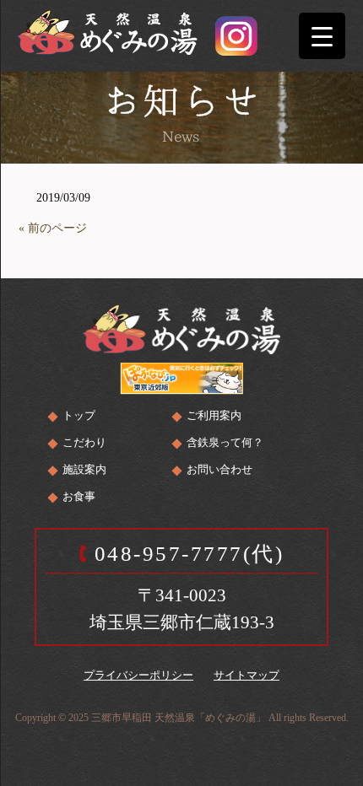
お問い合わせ (219, 469)
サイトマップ (246, 675)
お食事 (78, 496)
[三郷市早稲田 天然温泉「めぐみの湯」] (107, 29)
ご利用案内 (214, 415)
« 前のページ (53, 228)
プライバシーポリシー (138, 675)
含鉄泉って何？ (225, 442)
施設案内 (84, 469)
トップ (78, 415)
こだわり (84, 442)
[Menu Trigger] (322, 36)
